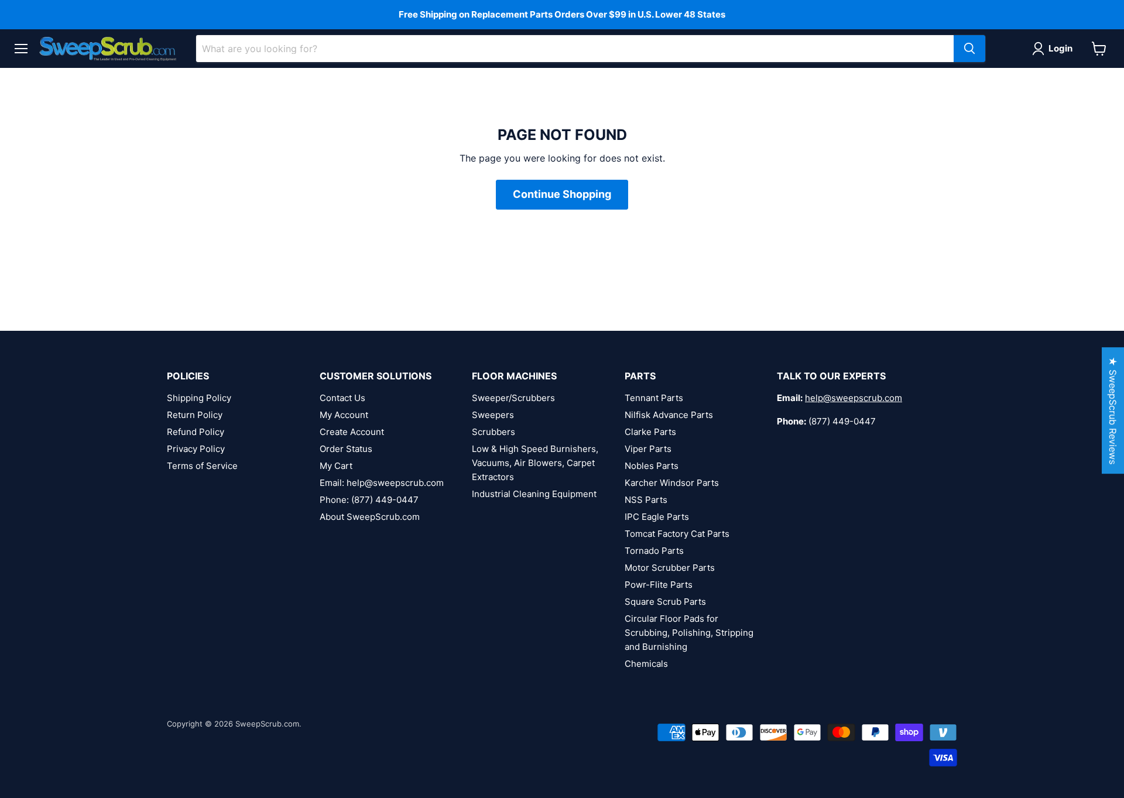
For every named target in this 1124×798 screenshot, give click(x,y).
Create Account (352, 431)
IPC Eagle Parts (657, 516)
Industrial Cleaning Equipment (534, 493)
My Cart (336, 465)
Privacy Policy (196, 448)
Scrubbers (493, 431)
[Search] (969, 48)
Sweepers (493, 414)
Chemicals (646, 663)
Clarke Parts (650, 431)
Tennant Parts (654, 397)
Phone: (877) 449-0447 (369, 499)
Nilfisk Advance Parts (669, 414)
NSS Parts (646, 499)
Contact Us (342, 397)
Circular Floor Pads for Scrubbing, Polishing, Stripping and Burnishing (689, 632)
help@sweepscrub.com (853, 397)
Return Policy (194, 414)
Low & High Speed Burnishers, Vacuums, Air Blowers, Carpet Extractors (535, 462)
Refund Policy (195, 431)
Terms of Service (202, 465)
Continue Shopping (562, 194)
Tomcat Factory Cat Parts (677, 533)
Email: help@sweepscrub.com (382, 482)
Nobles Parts (651, 465)
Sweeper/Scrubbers (513, 397)
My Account (344, 414)
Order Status (346, 448)
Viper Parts (648, 448)
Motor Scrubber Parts (670, 567)
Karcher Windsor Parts (672, 482)
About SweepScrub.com (370, 516)
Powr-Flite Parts (659, 584)
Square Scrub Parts (665, 601)
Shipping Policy (199, 397)
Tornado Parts (654, 550)
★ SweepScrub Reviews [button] (1113, 410)
